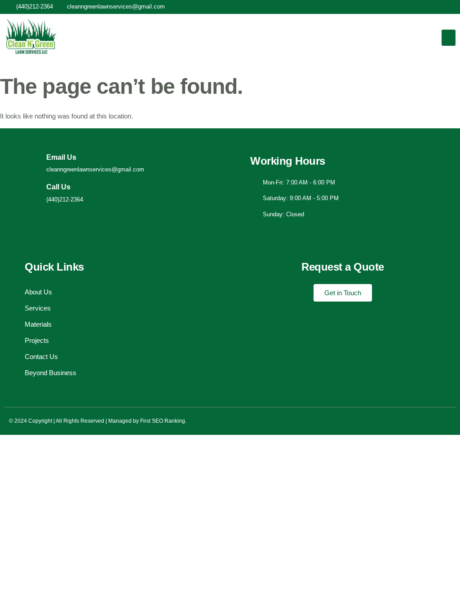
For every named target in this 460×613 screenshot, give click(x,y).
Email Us (61, 157)
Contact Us (41, 356)
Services (38, 308)
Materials (38, 324)
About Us (38, 292)
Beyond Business (50, 373)
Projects (37, 340)
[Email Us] (32, 163)
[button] (449, 38)
